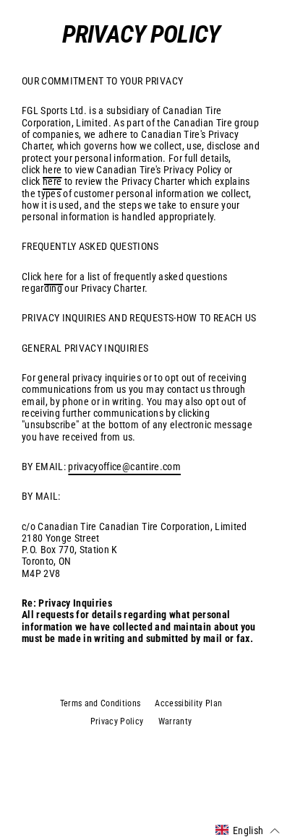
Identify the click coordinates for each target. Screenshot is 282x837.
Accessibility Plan (188, 703)
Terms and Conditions (100, 703)
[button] (247, 830)
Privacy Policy (117, 721)
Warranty (175, 721)
